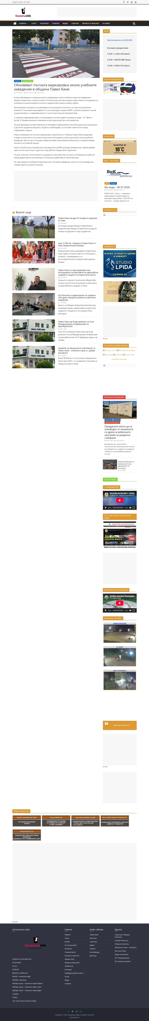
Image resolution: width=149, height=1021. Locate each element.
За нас (14, 966)
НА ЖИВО (106, 23)
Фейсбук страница (19, 980)
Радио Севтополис (122, 954)
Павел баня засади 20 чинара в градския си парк (77, 219)
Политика (44, 23)
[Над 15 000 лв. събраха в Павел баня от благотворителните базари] (33, 242)
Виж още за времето (121, 725)
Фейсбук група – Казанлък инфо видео (26, 990)
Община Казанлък (122, 944)
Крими (67, 942)
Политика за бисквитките (21, 959)
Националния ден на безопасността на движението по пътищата (126, 465)
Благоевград (94, 952)
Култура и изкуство (72, 956)
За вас (67, 977)
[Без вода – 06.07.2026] (120, 165)
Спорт (34, 23)
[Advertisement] (97, 12)
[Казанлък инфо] (14, 23)
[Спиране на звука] (130, 508)
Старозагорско (27, 81)
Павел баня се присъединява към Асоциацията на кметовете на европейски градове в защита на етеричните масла (78, 272)
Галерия (55, 23)
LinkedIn (15, 994)
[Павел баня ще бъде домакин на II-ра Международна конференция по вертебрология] (33, 321)
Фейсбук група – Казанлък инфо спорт (26, 987)
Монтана (93, 938)
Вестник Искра (120, 951)
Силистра (93, 942)
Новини (22, 23)
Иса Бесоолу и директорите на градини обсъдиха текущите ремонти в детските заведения (77, 297)
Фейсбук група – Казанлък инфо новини (27, 983)
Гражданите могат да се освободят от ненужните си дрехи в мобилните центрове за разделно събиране (118, 432)
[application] (120, 500)
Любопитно (69, 966)
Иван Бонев (30, 93)
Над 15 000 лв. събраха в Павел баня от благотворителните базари (77, 244)
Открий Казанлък (121, 940)
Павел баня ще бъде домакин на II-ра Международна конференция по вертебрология (76, 324)
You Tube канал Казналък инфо (24, 1001)
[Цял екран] (134, 508)
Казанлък (109, 420)
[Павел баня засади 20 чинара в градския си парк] (33, 217)
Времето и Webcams (90, 23)
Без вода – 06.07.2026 (117, 187)
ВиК (107, 183)
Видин (92, 945)
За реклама (16, 962)
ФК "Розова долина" (122, 958)
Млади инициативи (72, 963)
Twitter (14, 997)
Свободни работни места (74, 973)
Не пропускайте (71, 945)
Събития (75, 23)
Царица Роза (69, 959)
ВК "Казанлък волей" (123, 961)
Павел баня (40, 93)
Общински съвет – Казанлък (125, 947)
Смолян (92, 949)
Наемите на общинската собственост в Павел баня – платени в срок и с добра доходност (76, 350)
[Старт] (106, 508)
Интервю (68, 970)
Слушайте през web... (120, 359)
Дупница (93, 956)
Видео (65, 23)
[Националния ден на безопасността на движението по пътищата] (110, 461)
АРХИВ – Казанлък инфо (21, 976)
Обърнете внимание (112, 422)
